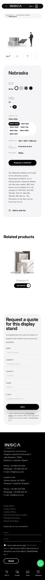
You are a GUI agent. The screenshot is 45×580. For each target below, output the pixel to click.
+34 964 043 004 (17, 466)
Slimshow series (23, 15)
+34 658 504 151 (20, 469)
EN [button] (30, 6)
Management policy (12, 518)
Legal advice (9, 506)
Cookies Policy (10, 512)
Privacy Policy (10, 509)
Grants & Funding (11, 521)
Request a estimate (22, 162)
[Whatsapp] (40, 563)
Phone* (9, 383)
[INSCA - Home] (16, 6)
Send (22, 407)
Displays (9, 15)
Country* (10, 371)
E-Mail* (9, 394)
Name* (8, 348)
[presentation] (5, 268)
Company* (10, 360)
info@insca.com (17, 472)
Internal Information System (15, 515)
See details (21, 285)
